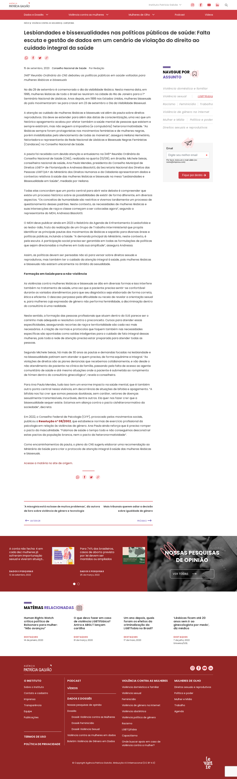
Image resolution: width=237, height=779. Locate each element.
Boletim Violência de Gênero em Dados (91, 741)
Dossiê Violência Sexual (86, 729)
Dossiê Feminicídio (83, 723)
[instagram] (192, 5)
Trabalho (206, 104)
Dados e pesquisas (21, 571)
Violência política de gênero (139, 717)
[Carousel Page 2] (78, 584)
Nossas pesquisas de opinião (84, 705)
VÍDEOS (72, 688)
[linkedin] (217, 5)
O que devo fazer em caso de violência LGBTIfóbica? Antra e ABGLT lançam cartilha (92, 623)
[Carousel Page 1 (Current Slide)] (74, 584)
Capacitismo (130, 735)
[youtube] (209, 5)
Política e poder (201, 119)
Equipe (28, 711)
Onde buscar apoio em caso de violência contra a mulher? (141, 743)
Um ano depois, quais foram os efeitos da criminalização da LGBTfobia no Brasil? (139, 623)
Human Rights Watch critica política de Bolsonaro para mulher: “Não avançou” (40, 623)
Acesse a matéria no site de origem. (48, 463)
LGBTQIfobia (129, 729)
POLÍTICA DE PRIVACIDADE (42, 744)
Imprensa (29, 699)
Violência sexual (175, 96)
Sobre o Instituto (34, 687)
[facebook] (200, 5)
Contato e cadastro (36, 693)
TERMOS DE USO (35, 737)
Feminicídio (187, 104)
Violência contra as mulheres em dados (91, 735)
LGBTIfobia (205, 96)
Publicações (31, 717)
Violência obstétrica (134, 711)
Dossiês (71, 711)
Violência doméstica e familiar (185, 88)
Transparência (32, 705)
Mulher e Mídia (173, 119)
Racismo (169, 104)
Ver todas (181, 574)
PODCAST (74, 681)
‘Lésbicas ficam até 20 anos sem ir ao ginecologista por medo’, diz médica (191, 623)
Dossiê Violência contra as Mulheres (93, 717)
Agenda (179, 711)
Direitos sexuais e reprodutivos (185, 127)
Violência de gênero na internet (186, 112)
